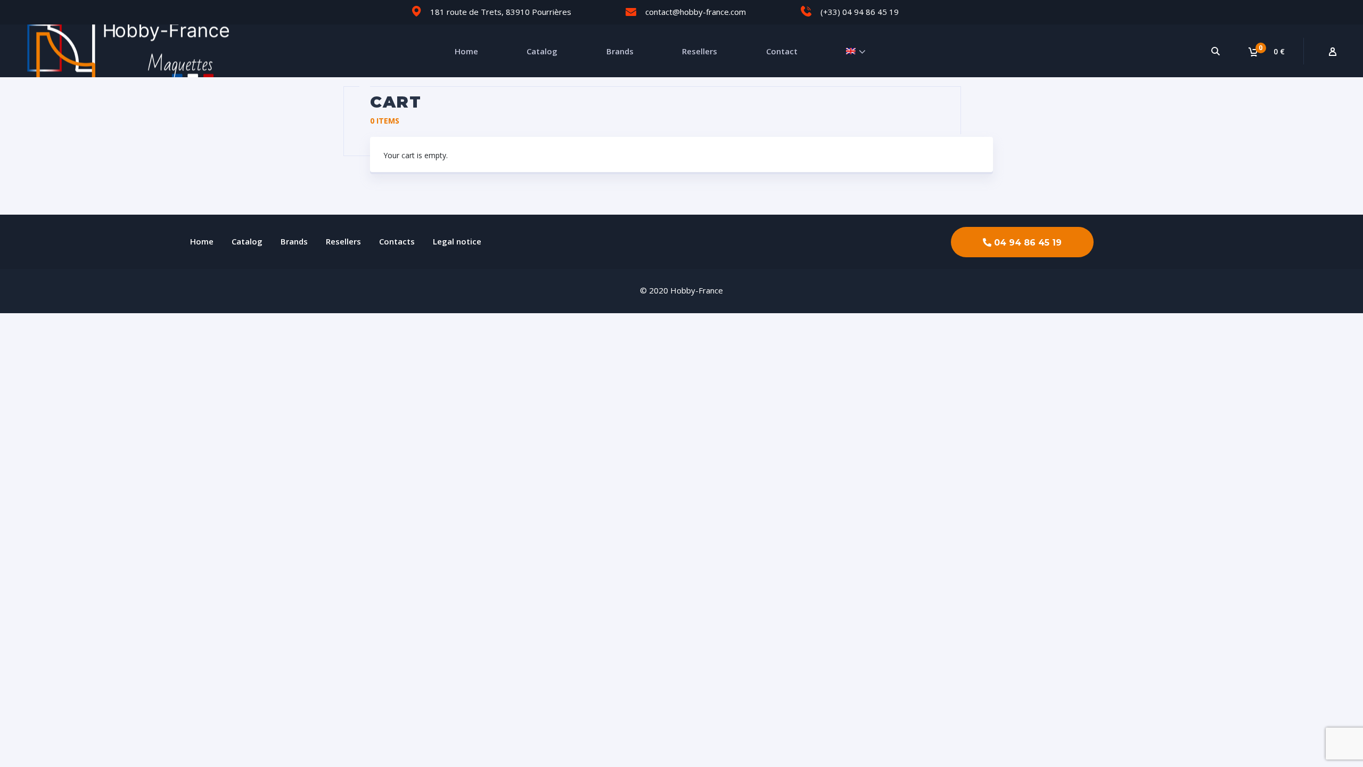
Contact (782, 51)
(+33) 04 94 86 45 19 (859, 11)
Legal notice (457, 241)
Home (466, 51)
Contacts (397, 241)
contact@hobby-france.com (695, 11)
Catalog (542, 51)
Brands (620, 51)
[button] (1022, 242)
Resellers (699, 51)
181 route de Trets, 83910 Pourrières (500, 11)
